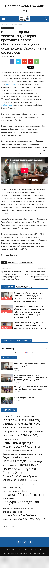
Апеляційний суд (29, 423)
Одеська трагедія (14, 461)
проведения (11, 84)
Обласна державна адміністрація (17, 450)
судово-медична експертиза (14, 523)
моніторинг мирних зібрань (15, 491)
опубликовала (6, 105)
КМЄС (11, 435)
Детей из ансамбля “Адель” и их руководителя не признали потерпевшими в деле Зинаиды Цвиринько (36, 275)
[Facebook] (18, 542)
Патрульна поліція (28, 465)
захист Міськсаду (12, 487)
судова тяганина (10, 519)
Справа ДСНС (10, 476)
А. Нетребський (9, 424)
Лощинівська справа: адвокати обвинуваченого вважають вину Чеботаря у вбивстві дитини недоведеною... (30, 377)
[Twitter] (24, 542)
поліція (39, 494)
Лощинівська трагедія (6, 298)
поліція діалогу (8, 498)
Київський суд (12, 262)
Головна (4, 24)
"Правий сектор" (29, 416)
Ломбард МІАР (10, 439)
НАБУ (37, 447)
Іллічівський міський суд (21, 420)
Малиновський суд (17, 446)
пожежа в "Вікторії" (26, 262)
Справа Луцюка (28, 476)
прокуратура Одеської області (21, 503)
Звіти (18, 549)
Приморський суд (16, 469)
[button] (46, 19)
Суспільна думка (27, 549)
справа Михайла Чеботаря (21, 515)
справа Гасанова (12, 511)
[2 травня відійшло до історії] (7, 401)
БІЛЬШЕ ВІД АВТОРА (24, 287)
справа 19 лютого (27, 508)
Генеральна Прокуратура (18, 431)
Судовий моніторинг (16, 24)
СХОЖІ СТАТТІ (8, 287)
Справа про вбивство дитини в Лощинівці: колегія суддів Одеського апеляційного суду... (30, 366)
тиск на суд (8, 526)
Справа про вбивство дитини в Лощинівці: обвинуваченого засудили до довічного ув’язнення (30, 325)
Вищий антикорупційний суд (18, 427)
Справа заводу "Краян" (35, 480)
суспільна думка (33, 523)
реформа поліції (11, 508)
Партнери (38, 549)
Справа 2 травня (16, 472)
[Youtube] (30, 542)
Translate (31, 353)
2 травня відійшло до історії (25, 398)
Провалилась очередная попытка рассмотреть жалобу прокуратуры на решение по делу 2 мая (11, 275)
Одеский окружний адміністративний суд (22, 454)
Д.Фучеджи (39, 431)
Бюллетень (10, 549)
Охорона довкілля (9, 465)
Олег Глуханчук (35, 461)
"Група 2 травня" (12, 416)
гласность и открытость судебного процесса (20, 484)
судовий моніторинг (31, 519)
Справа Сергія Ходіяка (14, 480)
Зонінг (5, 436)
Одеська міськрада (16, 457)
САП (34, 469)
